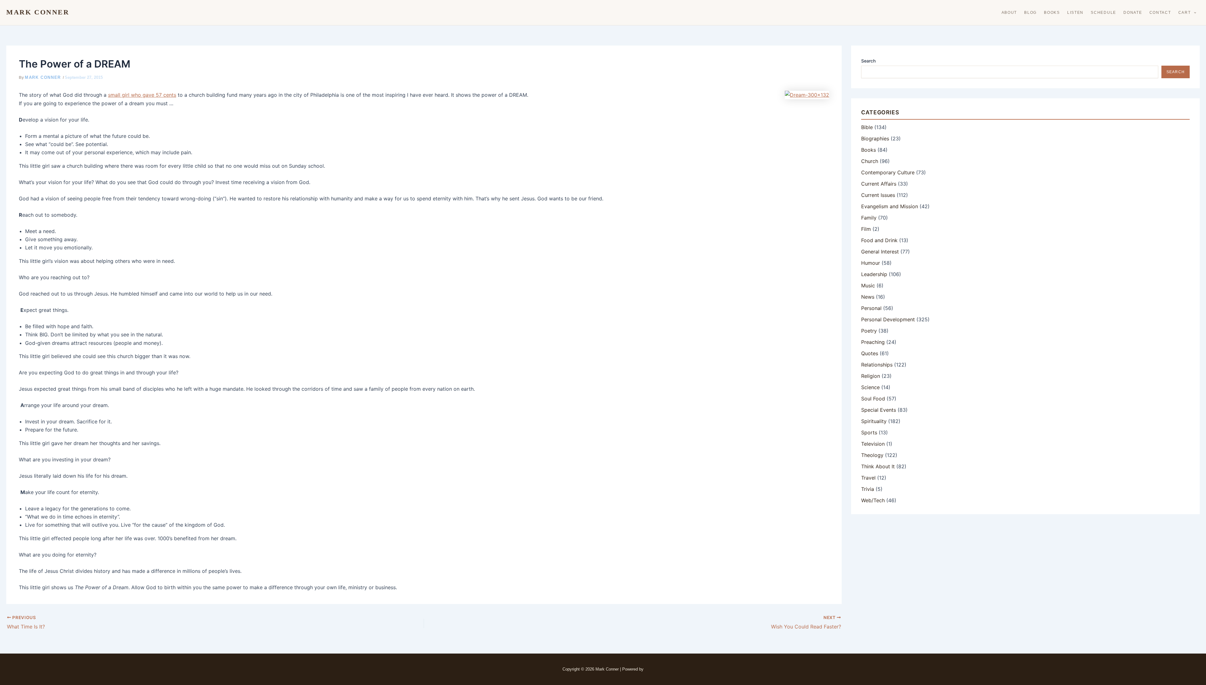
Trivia (867, 489)
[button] (1193, 12)
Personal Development (888, 319)
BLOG (1030, 12)
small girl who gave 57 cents (142, 95)
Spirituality (874, 421)
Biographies (875, 138)
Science (870, 387)
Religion (870, 376)
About (1009, 12)
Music (868, 285)
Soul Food (873, 398)
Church (869, 161)
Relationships (877, 365)
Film (866, 229)
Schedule (1103, 12)
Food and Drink (879, 240)
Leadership (874, 274)
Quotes (869, 353)
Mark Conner (37, 12)
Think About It (878, 466)
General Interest (880, 251)
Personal (871, 308)
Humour (870, 263)
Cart (1184, 12)
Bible (867, 127)
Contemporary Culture (888, 172)
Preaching (873, 342)
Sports (869, 432)
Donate (1132, 12)
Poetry (869, 331)
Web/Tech (873, 500)
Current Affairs (878, 184)
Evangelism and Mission (889, 206)
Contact (1160, 12)
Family (869, 218)
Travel (868, 478)
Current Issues (878, 195)
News (867, 297)
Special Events (878, 410)
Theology (872, 455)
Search (868, 60)
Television (873, 444)
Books (1052, 12)
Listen (1075, 12)
